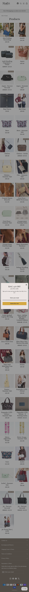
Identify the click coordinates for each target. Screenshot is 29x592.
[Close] (26, 285)
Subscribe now (14, 303)
